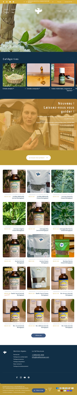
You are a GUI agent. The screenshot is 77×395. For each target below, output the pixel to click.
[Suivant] (52, 2)
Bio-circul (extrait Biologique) (18, 326)
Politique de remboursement (20, 366)
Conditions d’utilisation (8, 392)
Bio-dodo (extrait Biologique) (67, 326)
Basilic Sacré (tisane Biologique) (42, 294)
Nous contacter (17, 364)
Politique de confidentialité (20, 357)
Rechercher (16, 354)
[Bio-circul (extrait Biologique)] (14, 310)
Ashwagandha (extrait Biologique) (42, 229)
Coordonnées (17, 390)
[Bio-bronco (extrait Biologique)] (62, 278)
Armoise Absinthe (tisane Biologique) (67, 197)
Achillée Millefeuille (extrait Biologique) (18, 197)
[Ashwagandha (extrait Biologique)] (38, 213)
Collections (8, 42)
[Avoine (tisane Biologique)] (38, 245)
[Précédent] (24, 2)
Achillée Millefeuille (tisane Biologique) (42, 197)
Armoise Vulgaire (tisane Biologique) (18, 229)
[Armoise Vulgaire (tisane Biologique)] (14, 213)
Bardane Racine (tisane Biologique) (67, 262)
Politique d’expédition (25, 390)
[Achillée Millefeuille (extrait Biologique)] (14, 181)
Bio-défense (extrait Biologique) (42, 326)
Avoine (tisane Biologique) (44, 262)
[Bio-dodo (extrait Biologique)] (62, 310)
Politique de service (18, 359)
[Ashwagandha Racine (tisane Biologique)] (62, 213)
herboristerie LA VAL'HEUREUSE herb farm (14, 194)
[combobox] (60, 2)
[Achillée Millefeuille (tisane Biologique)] (38, 181)
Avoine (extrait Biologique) (19, 262)
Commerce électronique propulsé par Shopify (17, 388)
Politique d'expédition (19, 361)
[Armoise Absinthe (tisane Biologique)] (62, 181)
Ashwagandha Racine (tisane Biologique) (66, 229)
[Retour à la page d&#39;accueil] (3, 42)
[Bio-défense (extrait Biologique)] (38, 310)
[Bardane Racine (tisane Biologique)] (62, 245)
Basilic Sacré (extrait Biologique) (17, 294)
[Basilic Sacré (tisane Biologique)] (38, 278)
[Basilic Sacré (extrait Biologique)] (14, 278)
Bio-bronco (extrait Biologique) (66, 294)
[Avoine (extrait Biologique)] (14, 245)
